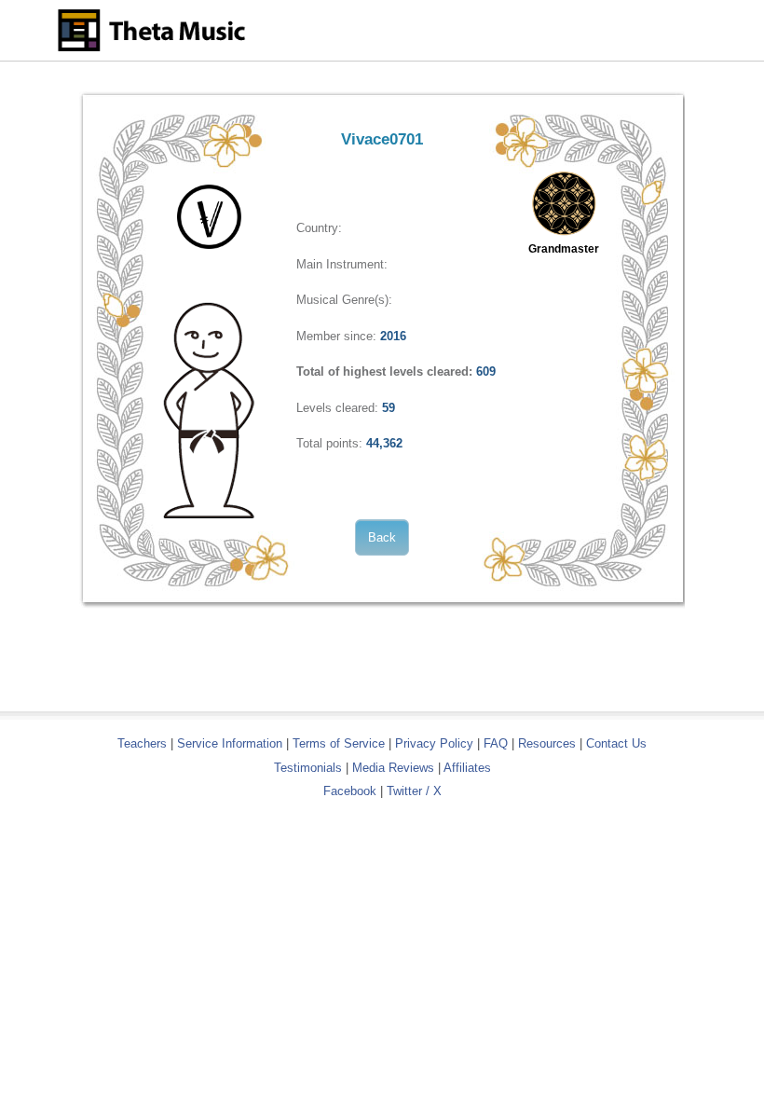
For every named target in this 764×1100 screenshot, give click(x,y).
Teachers (144, 743)
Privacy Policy (434, 743)
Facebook (349, 791)
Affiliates (467, 768)
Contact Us (616, 743)
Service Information (229, 743)
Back (382, 537)
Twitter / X (414, 791)
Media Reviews (393, 768)
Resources (547, 743)
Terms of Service (339, 743)
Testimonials (308, 768)
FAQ (496, 743)
